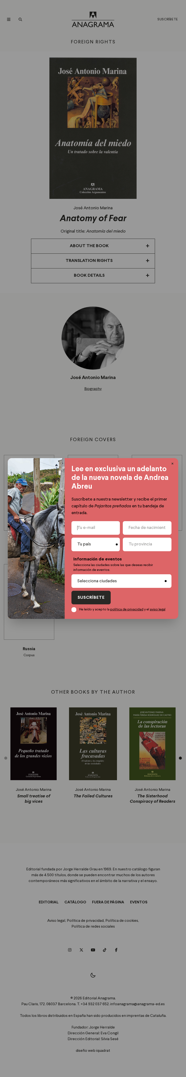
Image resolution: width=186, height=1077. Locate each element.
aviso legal (157, 609)
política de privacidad (126, 609)
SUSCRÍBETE (91, 598)
